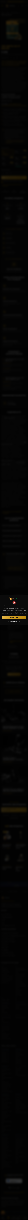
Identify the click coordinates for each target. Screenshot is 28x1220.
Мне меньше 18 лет (14, 621)
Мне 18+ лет (14, 617)
